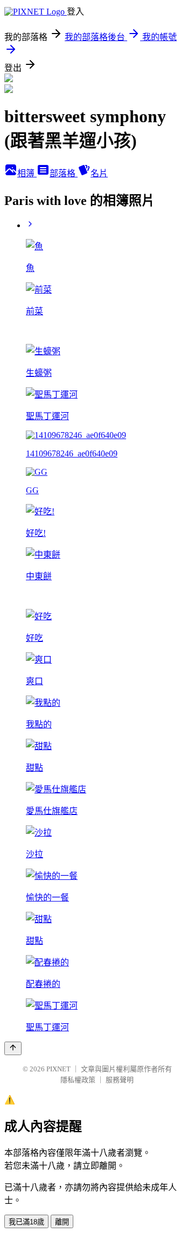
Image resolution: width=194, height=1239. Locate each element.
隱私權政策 (77, 1080)
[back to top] (13, 1048)
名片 (99, 173)
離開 (62, 1222)
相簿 (27, 173)
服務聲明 (120, 1080)
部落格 (64, 173)
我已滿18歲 (26, 1222)
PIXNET (58, 1069)
